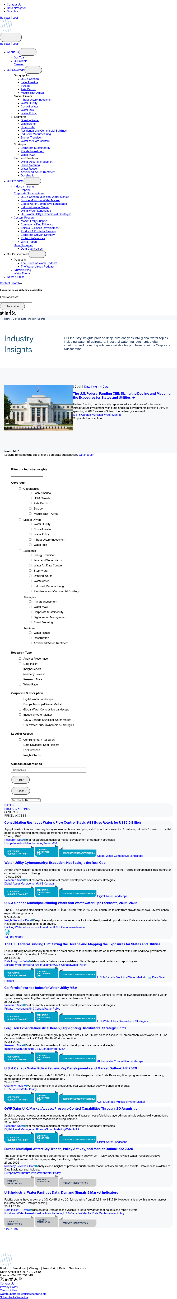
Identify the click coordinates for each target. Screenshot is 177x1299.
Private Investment (32, 151)
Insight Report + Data (17, 920)
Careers (19, 64)
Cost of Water (29, 106)
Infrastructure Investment (36, 99)
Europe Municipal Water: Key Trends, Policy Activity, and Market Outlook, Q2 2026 (68, 1149)
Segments (29, 550)
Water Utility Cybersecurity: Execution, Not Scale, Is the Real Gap (55, 863)
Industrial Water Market (35, 207)
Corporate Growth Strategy (38, 234)
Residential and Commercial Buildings (44, 130)
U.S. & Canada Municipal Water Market (45, 197)
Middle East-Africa (32, 92)
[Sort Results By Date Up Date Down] (26, 800)
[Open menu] (27, 52)
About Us (13, 52)
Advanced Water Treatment (38, 172)
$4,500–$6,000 (14, 937)
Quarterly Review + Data (19, 1166)
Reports (26, 190)
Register (5, 17)
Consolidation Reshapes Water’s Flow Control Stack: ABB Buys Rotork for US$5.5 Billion (72, 822)
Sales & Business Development (40, 228)
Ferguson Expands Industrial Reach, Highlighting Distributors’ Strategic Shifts (65, 1028)
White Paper (31, 684)
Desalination (28, 175)
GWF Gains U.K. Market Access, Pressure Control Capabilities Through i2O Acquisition (71, 1108)
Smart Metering (30, 165)
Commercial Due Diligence (37, 224)
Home (7, 319)
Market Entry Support (34, 221)
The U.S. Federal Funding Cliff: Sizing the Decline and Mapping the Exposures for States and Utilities (122, 395)
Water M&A (28, 154)
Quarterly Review (34, 674)
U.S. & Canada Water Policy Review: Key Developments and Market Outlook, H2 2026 (70, 1068)
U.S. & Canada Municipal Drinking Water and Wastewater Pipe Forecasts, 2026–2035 (70, 903)
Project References (33, 238)
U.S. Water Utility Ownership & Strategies (46, 214)
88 (16, 1229)
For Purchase (31, 750)
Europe (25, 85)
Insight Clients (32, 755)
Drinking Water (30, 120)
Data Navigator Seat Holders (41, 745)
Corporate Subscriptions (29, 193)
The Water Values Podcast (37, 266)
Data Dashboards (32, 248)
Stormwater (28, 127)
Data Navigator (16, 8)
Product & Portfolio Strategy (38, 231)
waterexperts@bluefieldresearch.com (23, 1294)
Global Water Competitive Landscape (44, 203)
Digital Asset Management (37, 161)
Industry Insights (24, 186)
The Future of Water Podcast (39, 263)
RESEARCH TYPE (16, 808)
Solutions (29, 628)
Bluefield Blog (22, 270)
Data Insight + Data (96, 386)
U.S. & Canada (30, 79)
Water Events (22, 273)
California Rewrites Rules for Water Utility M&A (40, 988)
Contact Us (14, 4)
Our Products (15, 181)
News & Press (15, 277)
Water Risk (27, 110)
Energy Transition (32, 137)
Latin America (29, 82)
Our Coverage (15, 70)
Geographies (31, 488)
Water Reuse (29, 168)
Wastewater (28, 123)
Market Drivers (32, 519)
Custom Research (25, 217)
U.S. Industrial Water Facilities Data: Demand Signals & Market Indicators (61, 1192)
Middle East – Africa (46, 513)
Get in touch (86, 454)
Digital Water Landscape (36, 210)
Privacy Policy (9, 1287)
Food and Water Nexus (48, 560)
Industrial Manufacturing (36, 134)
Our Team (20, 57)
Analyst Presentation (36, 658)
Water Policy (29, 113)
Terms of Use (8, 1290)
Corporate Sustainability (35, 148)
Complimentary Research (39, 739)
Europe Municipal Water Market (40, 200)
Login (15, 17)
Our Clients (20, 61)
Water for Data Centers (35, 141)
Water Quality (29, 103)
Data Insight (30, 663)
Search (12, 11)
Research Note (32, 679)
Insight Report (32, 669)
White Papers (29, 241)
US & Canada (42, 498)
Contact (5, 283)
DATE (8, 805)
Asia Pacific (28, 89)
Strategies (29, 597)
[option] (88, 408)
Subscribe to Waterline (14, 1297)
